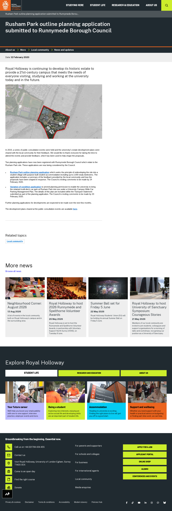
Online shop (145, 462)
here (75, 209)
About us (151, 5)
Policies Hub (97, 502)
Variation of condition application (25, 187)
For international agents (87, 470)
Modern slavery (80, 502)
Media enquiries (83, 487)
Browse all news (13, 271)
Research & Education (125, 5)
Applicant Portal (144, 455)
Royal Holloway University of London (11, 5)
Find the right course (25, 479)
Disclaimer (29, 502)
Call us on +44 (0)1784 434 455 (30, 447)
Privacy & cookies (13, 502)
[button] (126, 503)
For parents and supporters (88, 446)
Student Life (97, 5)
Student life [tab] (31, 373)
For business (81, 462)
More (23, 50)
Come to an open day (25, 471)
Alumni (144, 469)
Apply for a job (144, 447)
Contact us (20, 455)
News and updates (64, 50)
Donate (18, 487)
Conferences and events (144, 476)
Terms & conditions (46, 502)
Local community (40, 50)
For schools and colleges (87, 454)
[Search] (166, 5)
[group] (25, 307)
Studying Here (75, 5)
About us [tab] (143, 373)
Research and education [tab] (89, 373)
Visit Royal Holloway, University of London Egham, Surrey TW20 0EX (43, 463)
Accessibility (64, 502)
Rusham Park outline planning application (29, 172)
